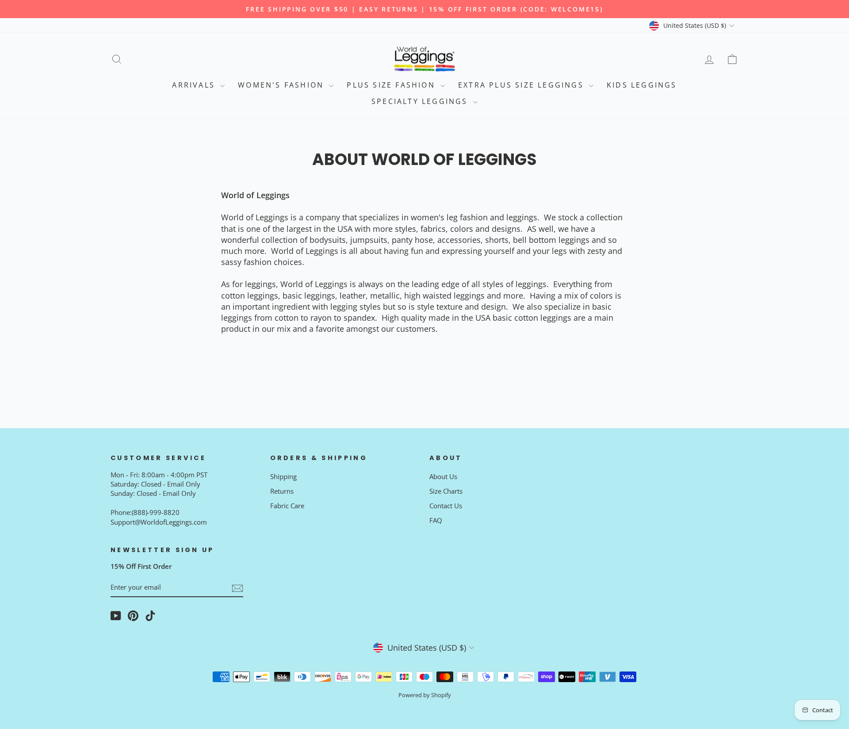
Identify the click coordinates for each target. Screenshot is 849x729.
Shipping (283, 476)
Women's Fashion (282, 85)
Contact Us (445, 505)
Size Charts (446, 491)
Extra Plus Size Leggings (522, 85)
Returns (282, 491)
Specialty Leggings (421, 101)
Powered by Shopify (424, 695)
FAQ (435, 520)
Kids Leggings (642, 85)
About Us (443, 476)
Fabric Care (287, 505)
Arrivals (195, 85)
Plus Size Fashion (392, 85)
